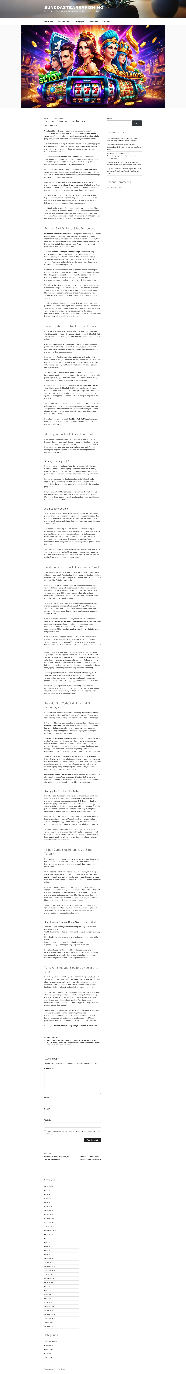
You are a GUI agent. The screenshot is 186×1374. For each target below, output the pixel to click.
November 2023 (49, 1318)
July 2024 (47, 1286)
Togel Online (48, 22)
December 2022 (49, 1326)
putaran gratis (80, 1042)
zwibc (60, 118)
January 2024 (48, 1310)
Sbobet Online (93, 22)
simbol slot (93, 1042)
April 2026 (47, 1202)
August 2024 (48, 1282)
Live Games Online (63, 22)
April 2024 (47, 1298)
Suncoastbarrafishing (73, 7)
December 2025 (49, 1218)
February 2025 (49, 1258)
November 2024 (49, 1270)
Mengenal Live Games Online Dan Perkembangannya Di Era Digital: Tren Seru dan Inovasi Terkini (123, 156)
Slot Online (106, 22)
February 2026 (49, 1210)
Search (109, 118)
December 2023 (49, 1314)
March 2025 (48, 1254)
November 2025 (49, 1222)
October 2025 (48, 1226)
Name (47, 1098)
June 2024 (47, 1290)
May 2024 (47, 1294)
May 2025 (47, 1246)
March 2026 (48, 1206)
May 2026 (47, 1198)
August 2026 (48, 1186)
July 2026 (47, 1190)
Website (47, 1120)
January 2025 (48, 1262)
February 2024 (49, 1306)
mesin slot (52, 1042)
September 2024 (50, 1278)
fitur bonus (63, 1040)
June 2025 (47, 1242)
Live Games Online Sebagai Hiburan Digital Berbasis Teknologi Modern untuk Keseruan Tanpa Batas (124, 147)
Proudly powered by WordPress (54, 1369)
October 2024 (48, 1274)
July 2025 (47, 1238)
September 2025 (50, 1230)
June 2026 (47, 1194)
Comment (49, 1068)
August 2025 (48, 1234)
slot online (52, 1044)
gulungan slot (76, 1040)
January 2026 (48, 1214)
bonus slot (52, 1040)
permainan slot (65, 1042)
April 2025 (47, 1250)
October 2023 (48, 1322)
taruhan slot (65, 1044)
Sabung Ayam (79, 22)
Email (47, 1109)
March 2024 (48, 1302)
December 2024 (49, 1266)
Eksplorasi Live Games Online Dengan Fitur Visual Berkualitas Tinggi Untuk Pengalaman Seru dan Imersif (124, 171)
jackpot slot (90, 1040)
